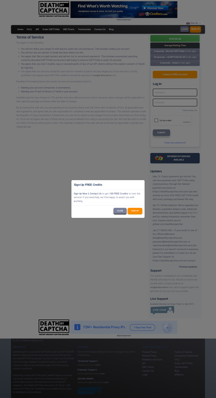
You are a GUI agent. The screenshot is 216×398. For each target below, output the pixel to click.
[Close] (141, 184)
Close (120, 211)
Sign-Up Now (80, 193)
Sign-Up (135, 211)
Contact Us (96, 193)
